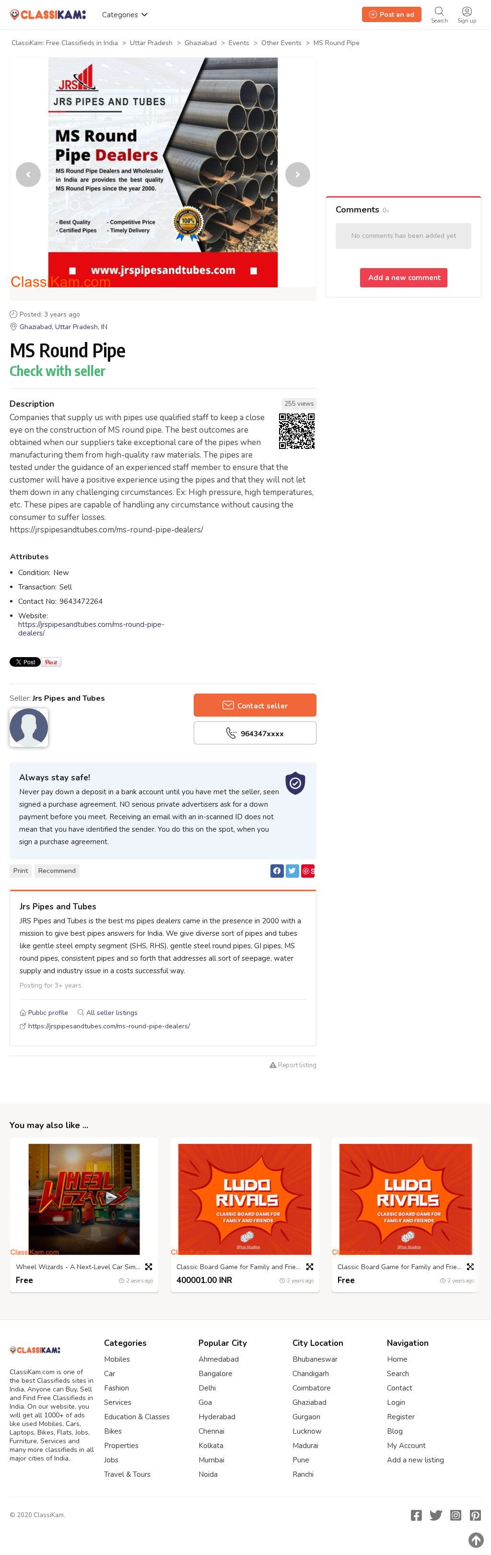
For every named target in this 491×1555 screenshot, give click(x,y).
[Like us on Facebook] (416, 1515)
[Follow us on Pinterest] (475, 1515)
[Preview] (148, 1266)
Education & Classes (137, 1417)
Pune (300, 1460)
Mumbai (211, 1460)
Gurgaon (306, 1417)
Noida (208, 1474)
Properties (121, 1445)
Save (308, 872)
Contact (399, 1388)
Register (401, 1417)
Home (397, 1359)
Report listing (296, 1065)
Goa (205, 1402)
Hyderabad (217, 1417)
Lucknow (307, 1431)
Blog (395, 1431)
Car (109, 1373)
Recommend (57, 870)
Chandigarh (310, 1373)
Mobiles (117, 1359)
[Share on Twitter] (292, 871)
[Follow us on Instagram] (455, 1515)
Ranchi (303, 1474)
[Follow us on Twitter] (436, 1515)
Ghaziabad (309, 1402)
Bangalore (216, 1373)
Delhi (207, 1388)
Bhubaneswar (315, 1359)
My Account (406, 1445)
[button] (297, 174)
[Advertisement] (403, 127)
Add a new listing (415, 1460)
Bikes (113, 1431)
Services (117, 1402)
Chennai (211, 1431)
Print (20, 870)
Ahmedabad (219, 1359)
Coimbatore (311, 1388)
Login (396, 1402)
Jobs (111, 1460)
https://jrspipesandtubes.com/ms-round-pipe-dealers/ (91, 629)
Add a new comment (403, 278)
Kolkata (211, 1445)
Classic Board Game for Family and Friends (241, 1267)
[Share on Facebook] (277, 871)
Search (398, 1373)
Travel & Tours (127, 1474)
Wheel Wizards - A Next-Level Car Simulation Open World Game (86, 1267)
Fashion (116, 1388)
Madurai (305, 1445)
